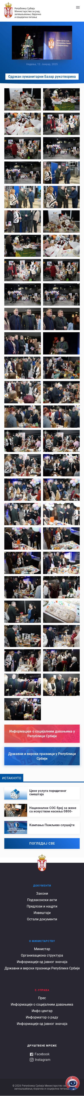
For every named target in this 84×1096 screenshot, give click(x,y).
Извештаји (42, 913)
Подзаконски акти (42, 900)
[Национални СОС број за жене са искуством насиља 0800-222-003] (42, 808)
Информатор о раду (42, 1017)
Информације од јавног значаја (42, 962)
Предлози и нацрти (42, 906)
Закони (42, 893)
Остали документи (42, 919)
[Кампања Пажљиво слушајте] (42, 824)
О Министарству (42, 941)
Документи (42, 885)
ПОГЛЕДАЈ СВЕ (42, 843)
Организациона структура (42, 955)
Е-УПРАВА (42, 990)
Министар (42, 949)
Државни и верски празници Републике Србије (42, 968)
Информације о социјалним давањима (42, 1004)
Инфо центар (42, 1011)
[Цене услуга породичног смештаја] (42, 791)
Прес (42, 998)
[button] (22, 99)
